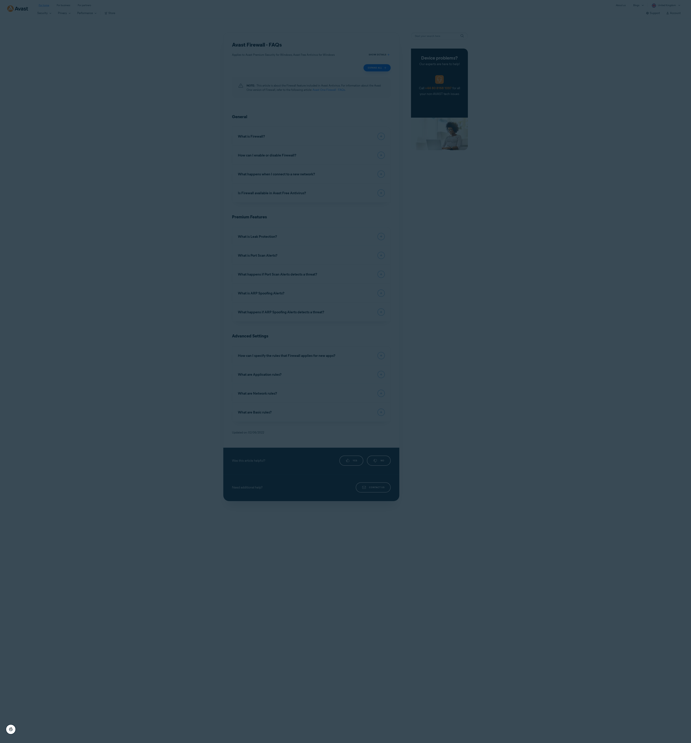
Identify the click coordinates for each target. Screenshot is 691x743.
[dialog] (345, 371)
